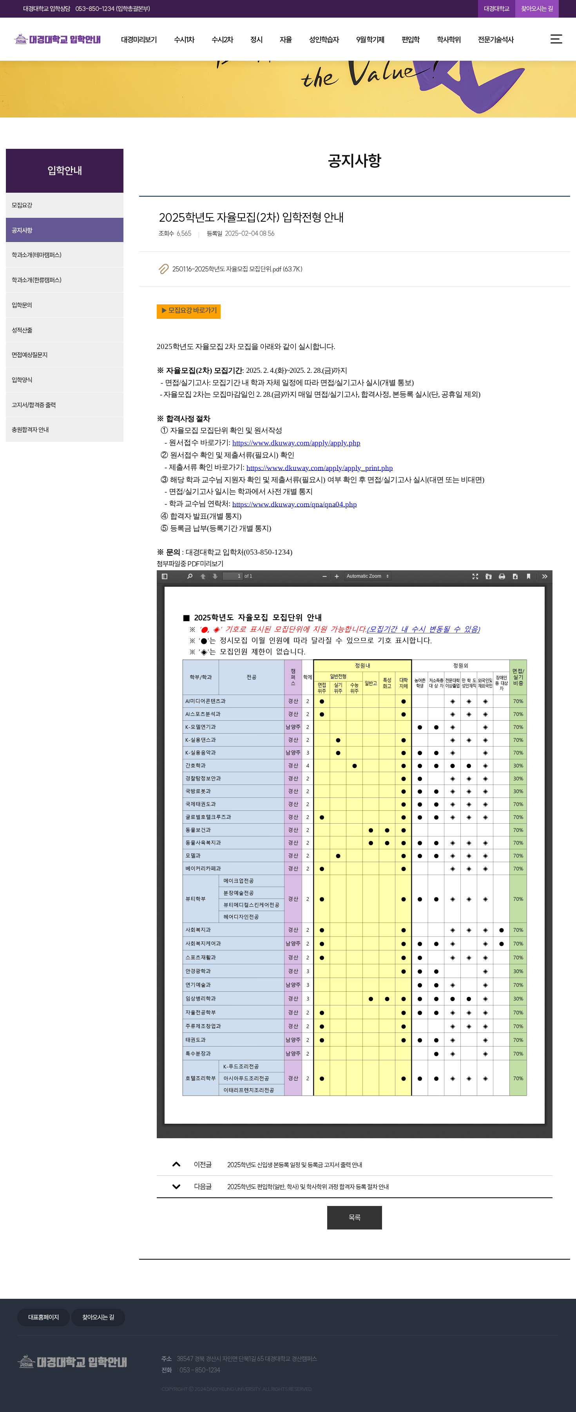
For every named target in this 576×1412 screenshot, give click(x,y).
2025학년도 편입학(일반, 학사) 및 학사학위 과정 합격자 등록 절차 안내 (308, 1187)
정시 (256, 39)
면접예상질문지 (29, 355)
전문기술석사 (495, 39)
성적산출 (22, 330)
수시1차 (184, 39)
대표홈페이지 (43, 1317)
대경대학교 (496, 9)
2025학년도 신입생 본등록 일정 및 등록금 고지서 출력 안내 (294, 1165)
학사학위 (448, 39)
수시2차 (222, 39)
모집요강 (22, 205)
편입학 (410, 39)
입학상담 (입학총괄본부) (86, 9)
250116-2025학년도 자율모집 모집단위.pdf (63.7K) (237, 269)
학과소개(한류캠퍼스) (37, 280)
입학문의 (22, 305)
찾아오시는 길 (537, 9)
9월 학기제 (370, 39)
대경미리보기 (138, 39)
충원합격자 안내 (30, 430)
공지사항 (22, 230)
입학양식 (22, 380)
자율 (286, 39)
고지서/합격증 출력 (34, 405)
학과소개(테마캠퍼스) (37, 255)
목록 (354, 1217)
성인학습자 (324, 39)
